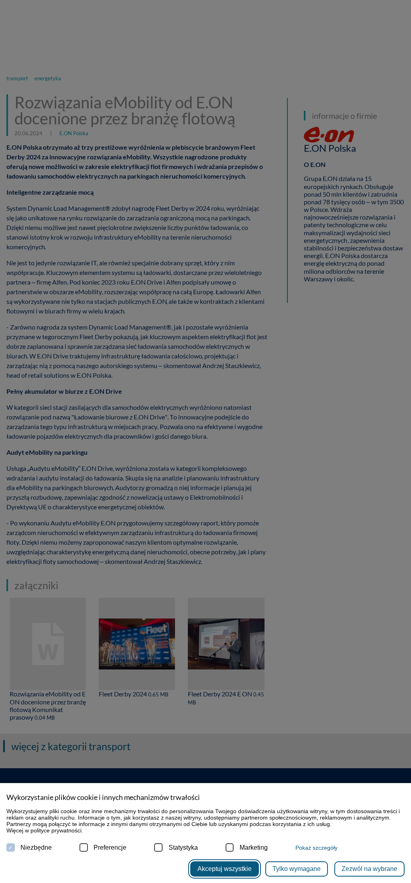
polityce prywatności (56, 830)
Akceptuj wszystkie (224, 868)
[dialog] (205, 441)
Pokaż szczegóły (316, 847)
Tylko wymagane (297, 868)
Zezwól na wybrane (369, 868)
